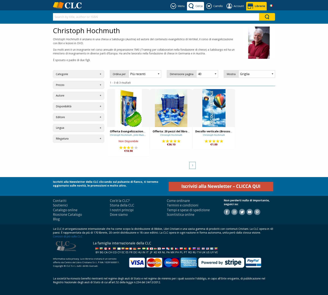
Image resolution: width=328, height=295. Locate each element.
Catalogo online (65, 210)
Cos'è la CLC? (120, 200)
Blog (56, 219)
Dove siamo (119, 214)
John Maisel (140, 134)
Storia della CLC (122, 205)
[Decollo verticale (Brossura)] (214, 108)
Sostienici (60, 205)
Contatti (59, 200)
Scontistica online (180, 214)
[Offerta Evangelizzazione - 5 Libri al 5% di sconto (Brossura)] (128, 108)
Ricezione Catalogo (67, 214)
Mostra (231, 74)
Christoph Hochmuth (121, 134)
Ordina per (119, 74)
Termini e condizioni (182, 205)
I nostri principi (122, 210)
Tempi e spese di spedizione (188, 210)
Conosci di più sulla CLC (67, 236)
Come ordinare (178, 200)
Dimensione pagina (181, 74)
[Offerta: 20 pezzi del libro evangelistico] (171, 108)
